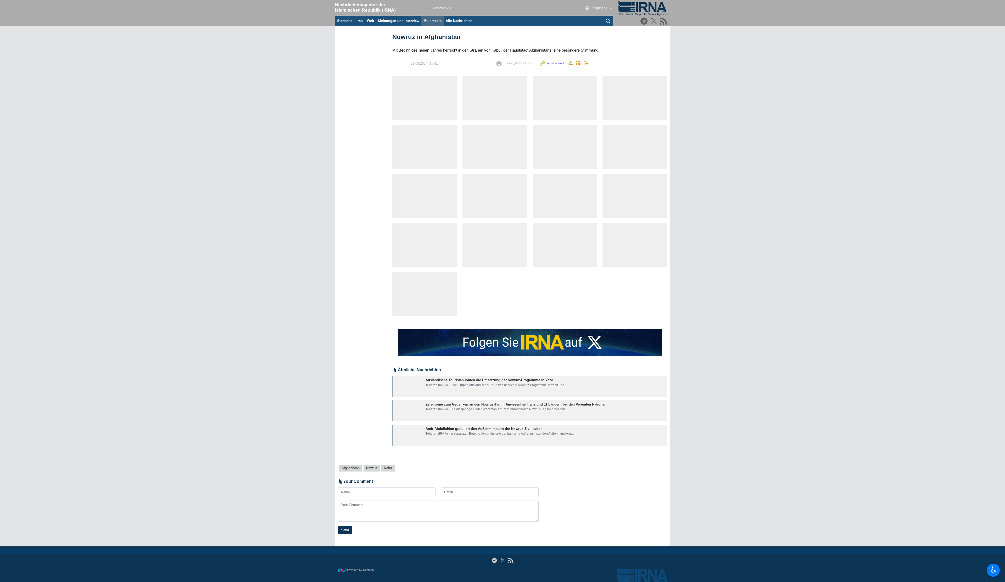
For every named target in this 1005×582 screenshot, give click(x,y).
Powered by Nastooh (360, 570)
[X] (654, 22)
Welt (370, 21)
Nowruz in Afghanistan (426, 36)
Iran (359, 21)
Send (345, 530)
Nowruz (371, 468)
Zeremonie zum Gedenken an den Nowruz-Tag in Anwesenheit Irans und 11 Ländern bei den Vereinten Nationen (516, 404)
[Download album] (570, 63)
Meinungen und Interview (398, 21)
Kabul (388, 468)
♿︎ (993, 569)
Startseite (344, 21)
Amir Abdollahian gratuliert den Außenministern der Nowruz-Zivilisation (484, 429)
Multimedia (432, 21)
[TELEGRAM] (644, 22)
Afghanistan (351, 468)
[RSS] (664, 22)
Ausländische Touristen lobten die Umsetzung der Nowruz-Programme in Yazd (489, 380)
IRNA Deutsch (377, 8)
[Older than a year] (408, 386)
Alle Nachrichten (459, 21)
